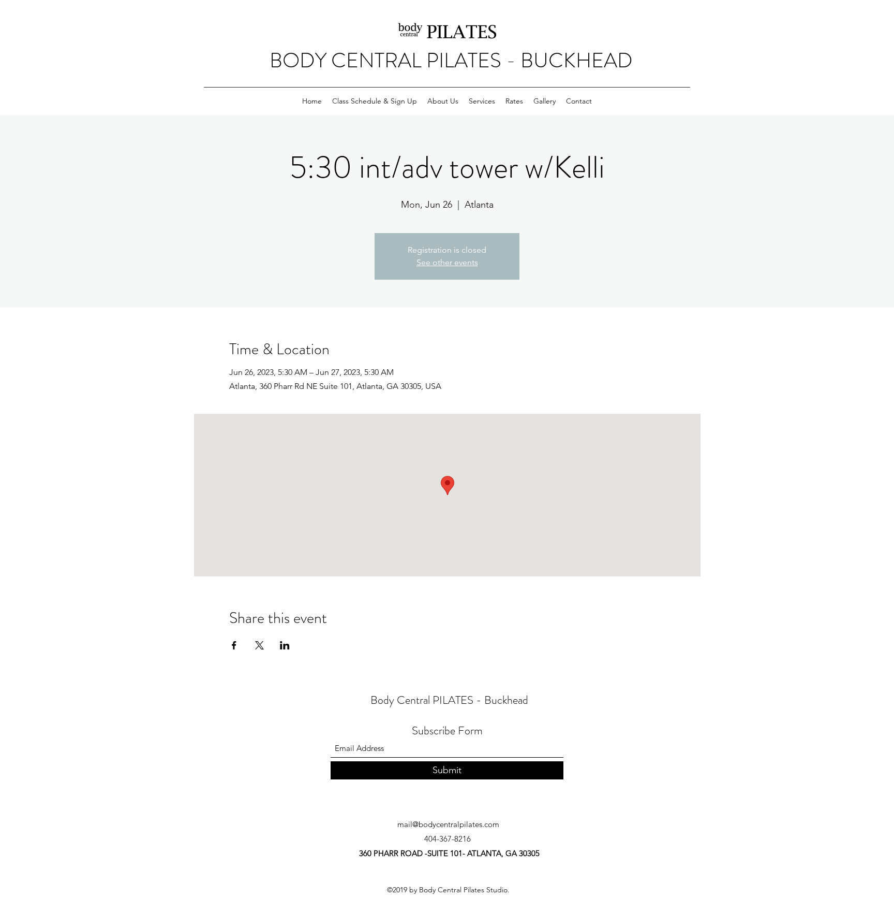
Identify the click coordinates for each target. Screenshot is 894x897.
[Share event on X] (259, 645)
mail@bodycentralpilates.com (448, 824)
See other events (447, 262)
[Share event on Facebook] (234, 645)
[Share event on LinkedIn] (285, 645)
